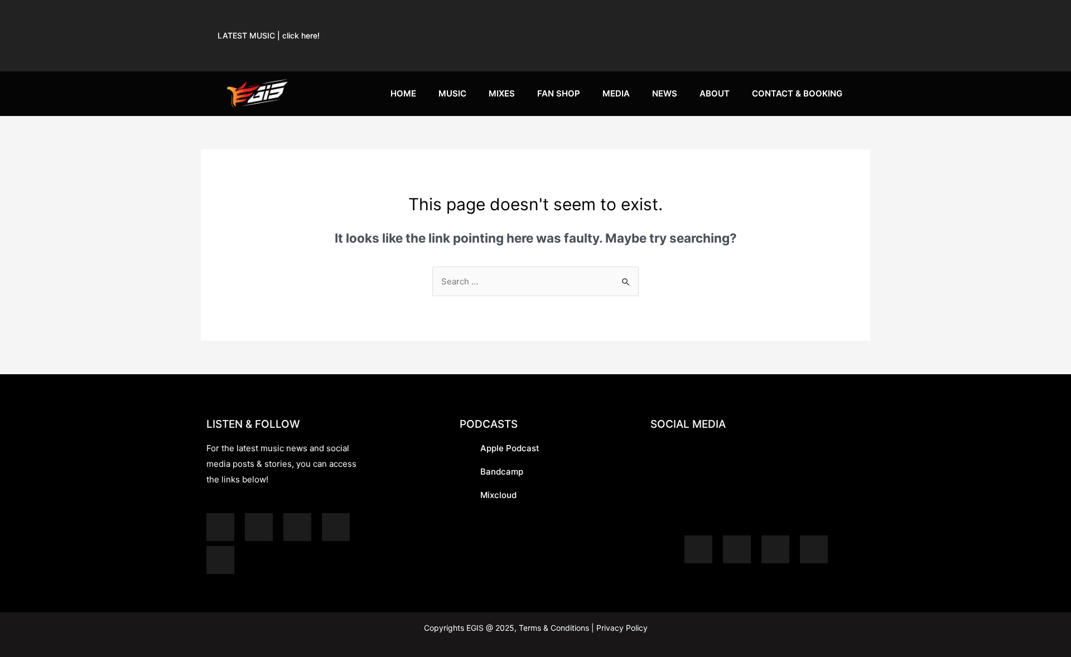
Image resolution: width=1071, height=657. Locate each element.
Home (403, 93)
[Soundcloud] (674, 17)
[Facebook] (798, 17)
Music (452, 93)
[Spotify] (592, 17)
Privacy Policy (621, 627)
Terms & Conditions (554, 627)
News (664, 93)
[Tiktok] (798, 50)
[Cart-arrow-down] (839, 50)
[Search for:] (535, 281)
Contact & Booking (797, 93)
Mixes (502, 93)
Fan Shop (558, 93)
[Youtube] (716, 17)
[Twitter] (839, 17)
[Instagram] (757, 17)
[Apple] (633, 17)
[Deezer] (220, 560)
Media (616, 93)
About (714, 93)
